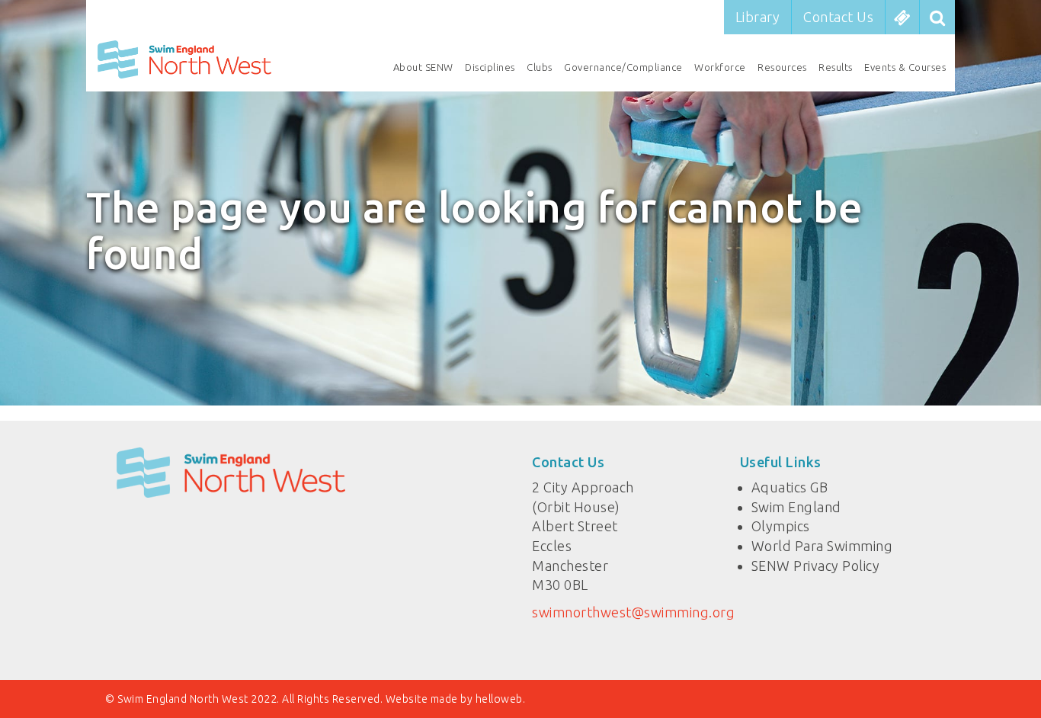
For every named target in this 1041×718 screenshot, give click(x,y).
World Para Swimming (822, 545)
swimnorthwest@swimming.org (633, 612)
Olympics (780, 526)
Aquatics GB (789, 487)
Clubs (540, 67)
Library (757, 16)
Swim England (796, 506)
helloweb (499, 699)
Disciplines (490, 67)
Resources (782, 67)
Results (835, 67)
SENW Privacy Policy (815, 565)
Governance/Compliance (623, 67)
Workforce (720, 67)
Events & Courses (905, 67)
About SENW (423, 67)
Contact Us (838, 16)
